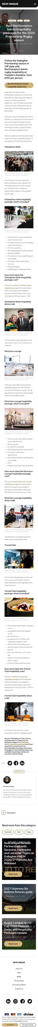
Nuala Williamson (11, 867)
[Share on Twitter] (10, 763)
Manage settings (27, 1025)
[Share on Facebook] (16, 763)
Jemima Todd (10, 937)
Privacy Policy (19, 981)
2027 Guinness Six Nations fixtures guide (18, 890)
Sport (20, 20)
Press (19, 977)
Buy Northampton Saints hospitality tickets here (18, 85)
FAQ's (19, 973)
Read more (13, 874)
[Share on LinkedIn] (22, 763)
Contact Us (19, 989)
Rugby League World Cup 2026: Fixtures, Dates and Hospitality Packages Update (18, 928)
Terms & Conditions (19, 985)
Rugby (26, 20)
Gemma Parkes (12, 44)
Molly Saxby (10, 896)
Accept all (10, 1025)
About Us (19, 969)
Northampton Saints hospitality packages (17, 743)
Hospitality (12, 20)
